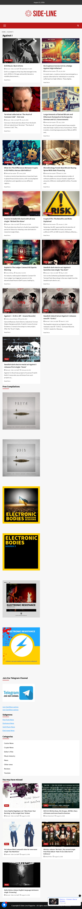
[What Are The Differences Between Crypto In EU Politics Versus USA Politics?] (21, 152)
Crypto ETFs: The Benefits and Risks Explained (57, 220)
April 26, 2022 (23, 319)
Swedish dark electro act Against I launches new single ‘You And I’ (57, 268)
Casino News (9, 743)
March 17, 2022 (65, 321)
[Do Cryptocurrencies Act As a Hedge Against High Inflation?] (61, 50)
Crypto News (48, 60)
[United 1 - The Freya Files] (21, 411)
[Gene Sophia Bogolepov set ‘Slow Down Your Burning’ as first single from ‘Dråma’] (21, 795)
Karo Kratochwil (49, 816)
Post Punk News (8, 720)
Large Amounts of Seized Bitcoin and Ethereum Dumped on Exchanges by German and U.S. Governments (58, 117)
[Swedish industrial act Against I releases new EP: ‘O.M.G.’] (61, 300)
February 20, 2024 (26, 224)
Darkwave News (8, 723)
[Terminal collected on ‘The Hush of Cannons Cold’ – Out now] (21, 99)
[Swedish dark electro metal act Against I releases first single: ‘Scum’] (21, 349)
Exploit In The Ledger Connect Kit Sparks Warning (20, 268)
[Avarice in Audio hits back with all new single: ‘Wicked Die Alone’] (21, 203)
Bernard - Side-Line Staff (12, 69)
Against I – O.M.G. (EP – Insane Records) (20, 316)
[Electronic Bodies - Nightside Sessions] (21, 505)
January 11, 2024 (62, 224)
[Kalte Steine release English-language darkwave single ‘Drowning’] (21, 874)
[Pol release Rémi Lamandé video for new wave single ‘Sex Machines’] (21, 834)
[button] (5, 25)
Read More (7, 80)
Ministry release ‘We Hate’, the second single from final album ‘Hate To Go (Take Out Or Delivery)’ (59, 851)
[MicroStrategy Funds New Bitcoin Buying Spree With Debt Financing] (61, 152)
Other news (8, 60)
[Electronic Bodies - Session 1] (21, 551)
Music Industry (9, 756)
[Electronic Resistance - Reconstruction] (21, 599)
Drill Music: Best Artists (13, 66)
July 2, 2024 (61, 122)
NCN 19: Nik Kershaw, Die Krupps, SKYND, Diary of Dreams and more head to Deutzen (60, 812)
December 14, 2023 (21, 273)
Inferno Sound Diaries (12, 319)
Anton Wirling (9, 273)
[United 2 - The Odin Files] (21, 457)
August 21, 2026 (25, 816)
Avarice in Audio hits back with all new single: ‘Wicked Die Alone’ (19, 220)
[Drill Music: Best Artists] (21, 50)
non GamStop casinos (10, 707)
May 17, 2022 (64, 273)
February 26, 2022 (26, 370)
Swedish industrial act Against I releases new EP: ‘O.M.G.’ (59, 317)
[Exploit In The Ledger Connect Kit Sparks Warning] (21, 252)
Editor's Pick (8, 752)
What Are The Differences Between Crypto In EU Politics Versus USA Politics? (21, 169)
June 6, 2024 (22, 173)
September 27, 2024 (26, 69)
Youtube (7, 773)
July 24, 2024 (61, 71)
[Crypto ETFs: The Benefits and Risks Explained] (61, 203)
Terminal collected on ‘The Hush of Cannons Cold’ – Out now (18, 115)
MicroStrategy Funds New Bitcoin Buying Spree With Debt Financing (59, 169)
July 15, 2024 (24, 120)
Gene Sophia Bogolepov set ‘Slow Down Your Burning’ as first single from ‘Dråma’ (20, 812)
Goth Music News (9, 727)
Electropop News (9, 730)
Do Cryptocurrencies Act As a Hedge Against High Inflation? (57, 67)
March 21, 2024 (62, 173)
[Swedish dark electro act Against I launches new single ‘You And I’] (61, 252)
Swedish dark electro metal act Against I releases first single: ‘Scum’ (20, 365)
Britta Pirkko (48, 857)
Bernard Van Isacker (50, 71)
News (6, 109)
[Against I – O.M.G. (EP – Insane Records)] (21, 300)
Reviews (7, 310)
